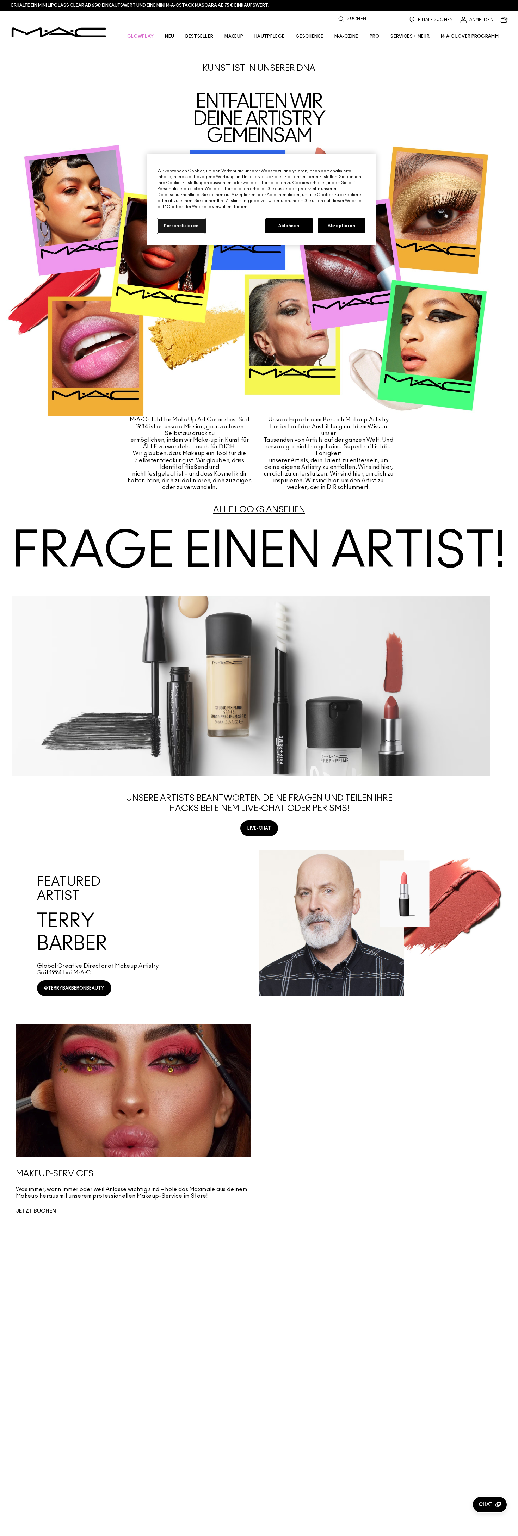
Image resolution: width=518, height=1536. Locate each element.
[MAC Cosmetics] (59, 32)
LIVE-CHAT (259, 828)
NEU (169, 36)
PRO (375, 36)
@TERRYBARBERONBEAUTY (74, 988)
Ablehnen (289, 226)
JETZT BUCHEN (36, 1211)
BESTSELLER (199, 36)
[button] (489, 1504)
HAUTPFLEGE (269, 36)
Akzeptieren (341, 226)
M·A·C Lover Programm (470, 36)
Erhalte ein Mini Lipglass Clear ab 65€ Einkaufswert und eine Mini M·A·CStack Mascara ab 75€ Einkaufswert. (140, 5)
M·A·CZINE (346, 36)
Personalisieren (181, 226)
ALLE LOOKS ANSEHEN (259, 510)
